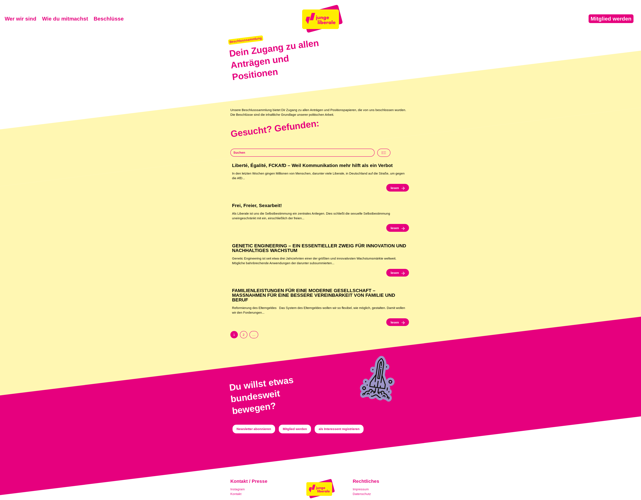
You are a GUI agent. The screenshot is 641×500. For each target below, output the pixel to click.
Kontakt (235, 494)
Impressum (361, 489)
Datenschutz (362, 494)
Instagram (237, 489)
